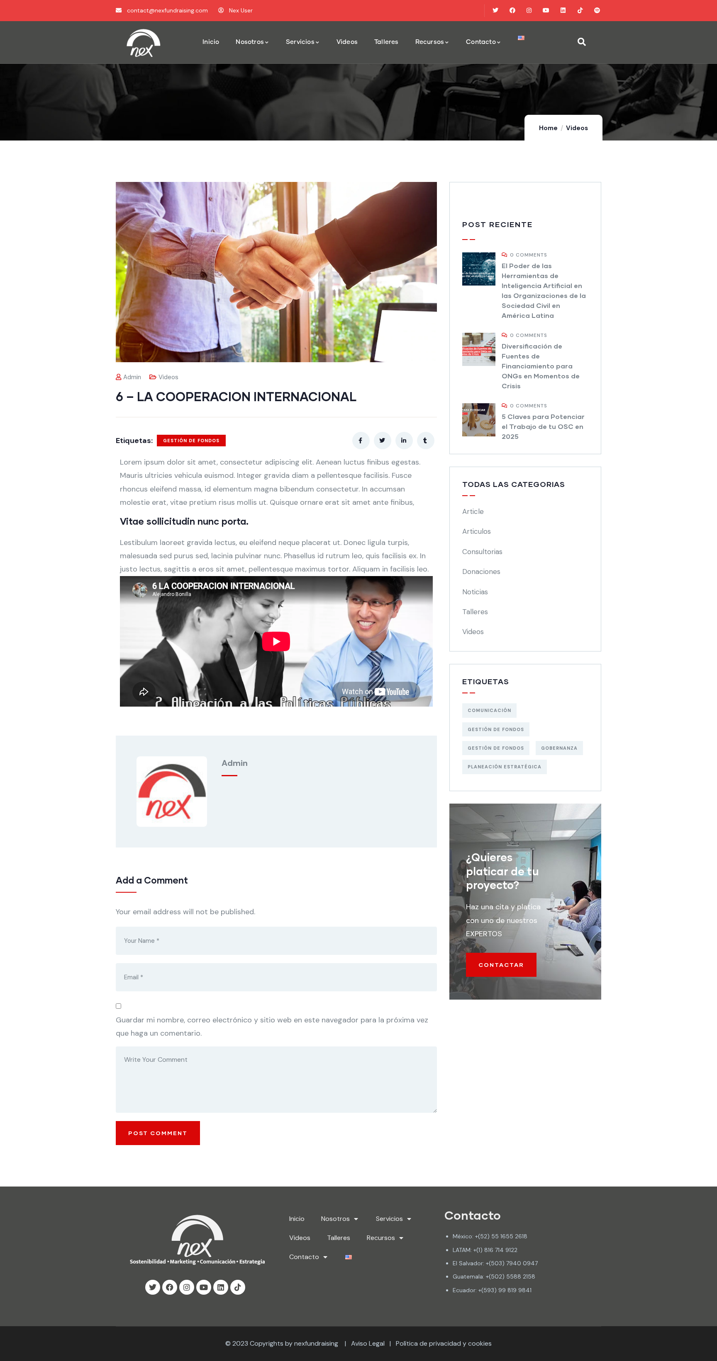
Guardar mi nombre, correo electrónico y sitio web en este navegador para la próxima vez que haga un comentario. (272, 1026)
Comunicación (489, 710)
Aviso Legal (368, 1343)
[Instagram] (529, 10)
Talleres (475, 611)
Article (473, 511)
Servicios (389, 1218)
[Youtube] (546, 10)
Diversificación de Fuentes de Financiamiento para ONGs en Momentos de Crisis (541, 366)
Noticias (475, 591)
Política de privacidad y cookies (444, 1343)
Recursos (381, 1237)
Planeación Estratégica (504, 767)
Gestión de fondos (496, 748)
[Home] (143, 42)
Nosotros (335, 1218)
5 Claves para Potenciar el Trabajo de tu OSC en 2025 (543, 426)
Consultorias (482, 551)
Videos (577, 128)
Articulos (476, 531)
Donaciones (481, 571)
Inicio (297, 1218)
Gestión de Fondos (191, 440)
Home (548, 128)
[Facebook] (512, 10)
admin (132, 377)
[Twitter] (495, 10)
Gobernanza (559, 748)
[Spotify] (596, 10)
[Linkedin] (563, 10)
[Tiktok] (579, 10)
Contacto (304, 1256)
